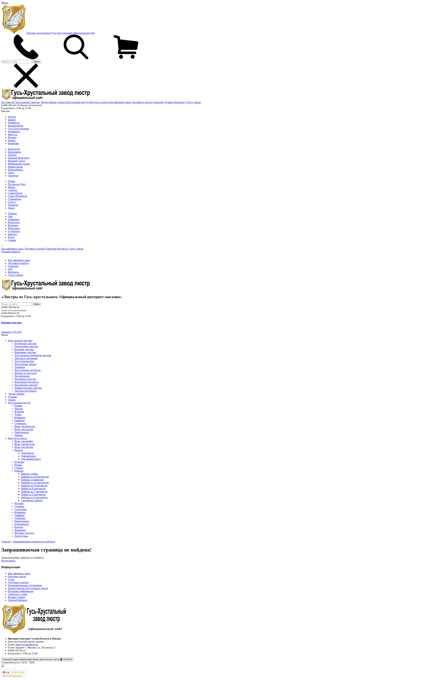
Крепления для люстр (26, 382)
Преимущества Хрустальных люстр (28, 588)
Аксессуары (21, 536)
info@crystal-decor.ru (26, 644)
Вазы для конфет (23, 441)
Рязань (11, 187)
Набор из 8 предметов (33, 488)
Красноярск (14, 152)
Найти (37, 61)
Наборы (18, 470)
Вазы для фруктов (24, 426)
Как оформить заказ (120, 102)
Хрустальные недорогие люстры (32, 355)
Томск (11, 207)
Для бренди (27, 453)
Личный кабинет (10, 251)
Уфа (10, 216)
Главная (5, 541)
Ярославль (14, 228)
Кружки (19, 503)
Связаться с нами (17, 594)
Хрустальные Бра (24, 361)
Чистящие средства (25, 379)
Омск (11, 172)
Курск (11, 237)
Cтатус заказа (193, 102)
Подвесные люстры (25, 343)
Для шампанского (31, 459)
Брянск (12, 119)
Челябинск (14, 122)
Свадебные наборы (32, 500)
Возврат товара (16, 597)
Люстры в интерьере (26, 358)
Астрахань (14, 231)
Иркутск (12, 134)
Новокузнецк (15, 166)
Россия (12, 116)
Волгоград (14, 222)
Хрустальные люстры (27, 102)
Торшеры (19, 367)
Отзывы (168, 102)
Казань (12, 140)
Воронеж (13, 225)
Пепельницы (21, 432)
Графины (19, 420)
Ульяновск (14, 219)
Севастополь (15, 193)
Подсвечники (22, 376)
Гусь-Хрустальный (18, 128)
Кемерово (13, 143)
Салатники (20, 509)
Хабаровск (14, 131)
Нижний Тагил (16, 160)
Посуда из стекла (99, 102)
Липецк (12, 155)
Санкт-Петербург (17, 196)
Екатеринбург (16, 125)
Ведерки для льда (24, 533)
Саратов (12, 190)
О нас (11, 579)
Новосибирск (15, 169)
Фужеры (19, 411)
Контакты (179, 102)
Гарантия (158, 102)
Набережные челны (19, 163)
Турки (17, 414)
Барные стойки (29, 473)
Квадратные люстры (25, 385)
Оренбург (13, 175)
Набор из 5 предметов (33, 494)
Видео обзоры (49, 102)
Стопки (18, 467)
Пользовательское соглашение (25, 585)
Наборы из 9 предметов (34, 485)
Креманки (20, 530)
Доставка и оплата (142, 102)
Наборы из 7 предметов (34, 491)
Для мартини (28, 456)
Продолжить (8, 560)
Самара (12, 240)
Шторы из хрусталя (25, 373)
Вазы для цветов (23, 429)
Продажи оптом (17, 576)
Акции (62, 102)
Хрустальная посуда (77, 102)
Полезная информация (20, 591)
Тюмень (12, 213)
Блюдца (18, 527)
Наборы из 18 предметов (35, 476)
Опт (10, 269)
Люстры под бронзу (25, 390)
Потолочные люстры (26, 346)
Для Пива (19, 518)
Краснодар (14, 149)
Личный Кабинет (17, 600)
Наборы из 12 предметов (35, 482)
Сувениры (20, 423)
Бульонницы (21, 524)
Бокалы (18, 408)
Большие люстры (24, 349)
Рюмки (18, 405)
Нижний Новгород (18, 157)
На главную (8, 102)
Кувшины (19, 417)
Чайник (18, 435)
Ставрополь (14, 199)
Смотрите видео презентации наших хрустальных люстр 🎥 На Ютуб (37, 659)
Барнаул (12, 234)
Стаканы (19, 506)
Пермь (11, 181)
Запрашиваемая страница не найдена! (34, 541)
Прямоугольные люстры (28, 387)
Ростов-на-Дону (17, 184)
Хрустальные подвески (27, 370)
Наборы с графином (32, 479)
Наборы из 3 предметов (34, 497)
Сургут (12, 202)
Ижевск (12, 137)
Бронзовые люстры (25, 352)
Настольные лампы (25, 364)
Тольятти (13, 205)
